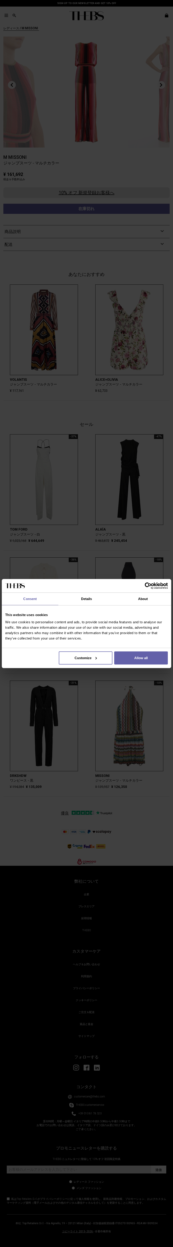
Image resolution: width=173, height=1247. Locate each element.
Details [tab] (86, 599)
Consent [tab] (30, 599)
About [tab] (143, 599)
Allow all (141, 658)
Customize (83, 658)
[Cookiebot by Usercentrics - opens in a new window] (148, 585)
